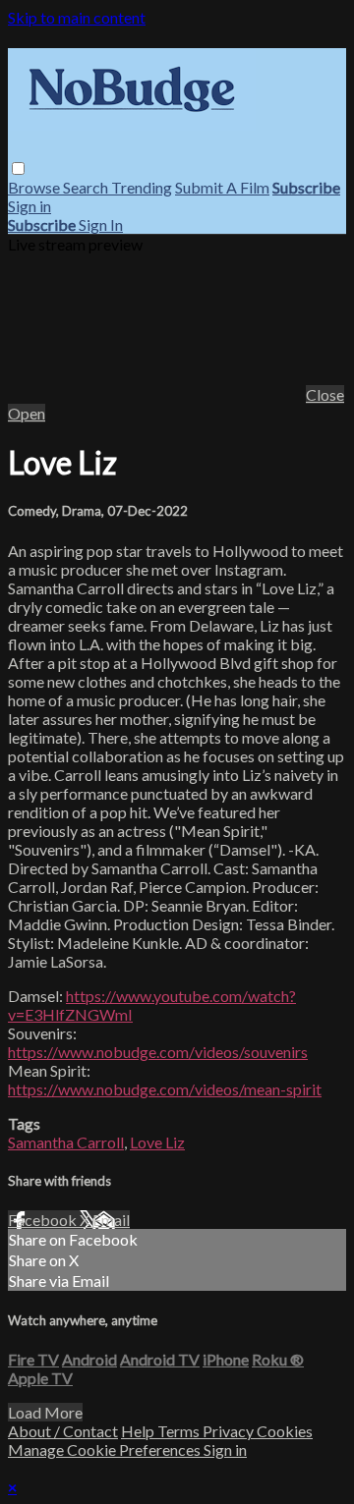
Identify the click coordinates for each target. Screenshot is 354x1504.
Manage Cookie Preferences (106, 1449)
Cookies (285, 1430)
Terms (180, 1430)
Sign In (101, 224)
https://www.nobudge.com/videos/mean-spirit (165, 1089)
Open (26, 413)
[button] (18, 168)
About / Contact (63, 1430)
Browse (35, 187)
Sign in (29, 205)
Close (325, 394)
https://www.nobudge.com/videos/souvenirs (158, 1051)
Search (87, 187)
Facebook (44, 1219)
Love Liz (157, 1142)
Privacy (230, 1430)
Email (111, 1219)
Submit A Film (222, 187)
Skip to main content (77, 17)
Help (139, 1430)
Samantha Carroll (66, 1142)
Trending (141, 187)
